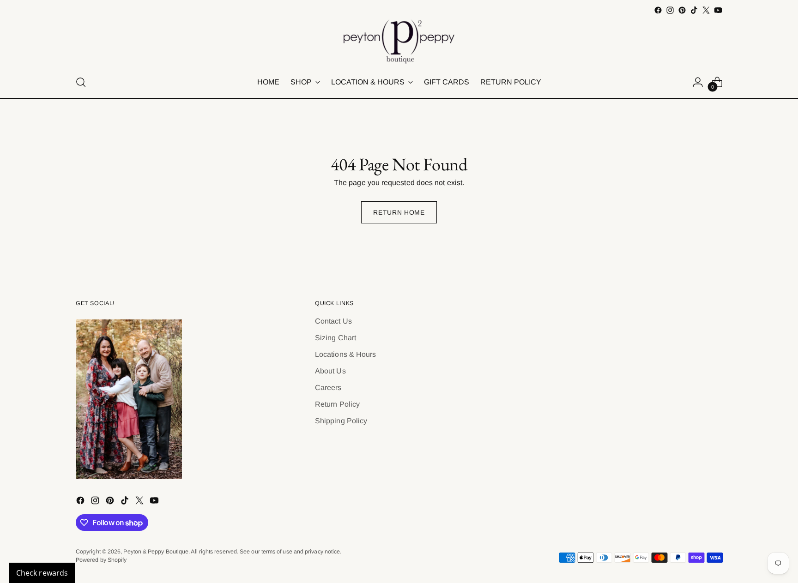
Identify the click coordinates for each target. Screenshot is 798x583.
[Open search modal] (81, 82)
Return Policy (337, 404)
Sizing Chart (335, 338)
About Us (330, 371)
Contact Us (333, 321)
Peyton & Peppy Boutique (155, 551)
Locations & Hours (345, 354)
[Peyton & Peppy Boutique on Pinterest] (682, 10)
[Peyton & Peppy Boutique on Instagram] (670, 10)
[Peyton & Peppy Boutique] (399, 41)
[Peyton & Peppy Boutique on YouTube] (718, 10)
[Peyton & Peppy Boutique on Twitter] (706, 10)
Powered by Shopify (101, 560)
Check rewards (42, 573)
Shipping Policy (341, 421)
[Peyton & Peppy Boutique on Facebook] (658, 10)
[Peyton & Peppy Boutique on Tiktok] (694, 10)
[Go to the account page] (698, 82)
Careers (328, 387)
